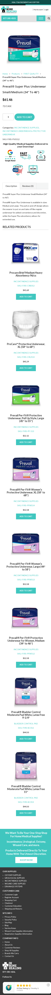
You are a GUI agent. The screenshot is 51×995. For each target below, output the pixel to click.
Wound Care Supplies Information (19, 931)
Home (5, 73)
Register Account (12, 897)
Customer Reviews (12, 947)
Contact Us (9, 956)
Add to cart (24, 117)
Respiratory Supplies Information (18, 934)
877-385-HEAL (9, 972)
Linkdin (14, 980)
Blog (6, 925)
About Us (8, 945)
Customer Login (11, 894)
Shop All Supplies (12, 950)
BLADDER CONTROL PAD (26, 723)
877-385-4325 (9, 18)
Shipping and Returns (13, 909)
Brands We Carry (12, 953)
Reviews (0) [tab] (27, 186)
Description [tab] (11, 186)
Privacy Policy (10, 917)
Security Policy (11, 920)
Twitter (7, 980)
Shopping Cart (11, 900)
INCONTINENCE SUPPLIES (26, 127)
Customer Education (13, 906)
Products (16, 73)
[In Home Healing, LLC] (9, 8)
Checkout (9, 903)
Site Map (8, 922)
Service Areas (10, 928)
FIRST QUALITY (31, 73)
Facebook (4, 980)
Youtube (10, 980)
